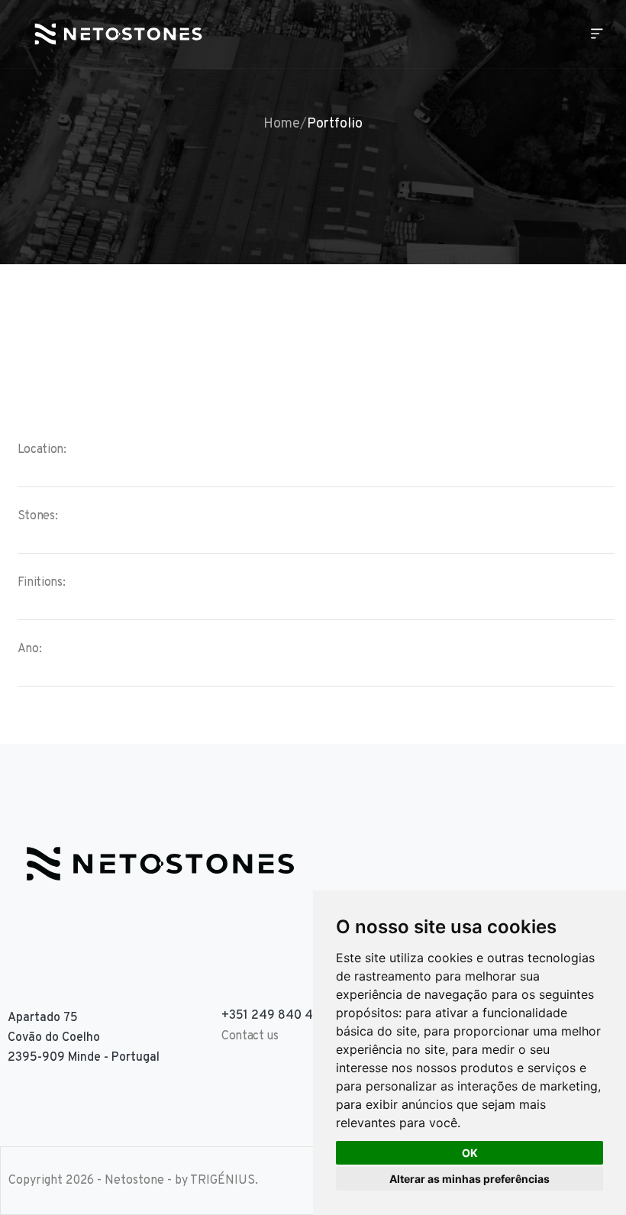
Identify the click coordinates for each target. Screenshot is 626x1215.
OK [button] (470, 1152)
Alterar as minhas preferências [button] (469, 1178)
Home (281, 124)
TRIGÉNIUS (222, 1180)
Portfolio (335, 124)
